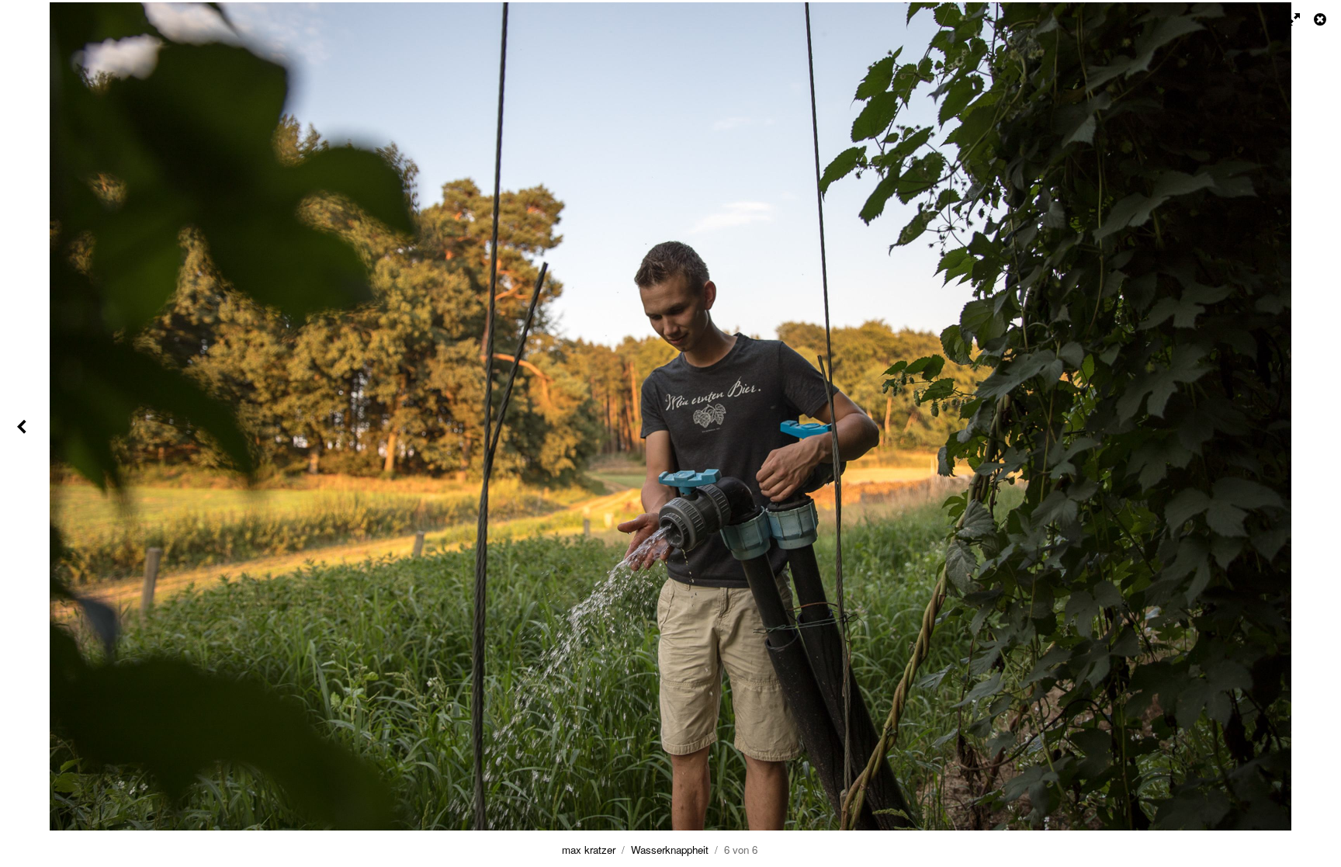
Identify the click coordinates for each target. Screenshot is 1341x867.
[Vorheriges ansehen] (23, 433)
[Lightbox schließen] (1321, 19)
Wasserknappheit (670, 849)
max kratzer (588, 849)
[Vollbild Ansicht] (1286, 19)
